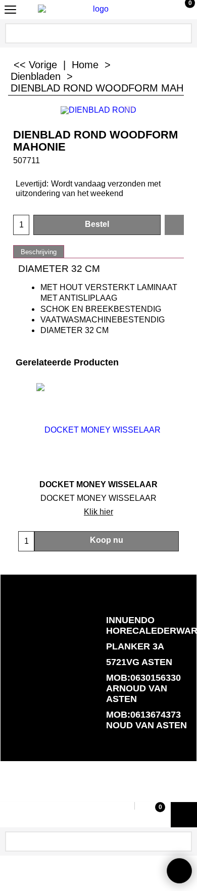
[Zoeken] (183, 31)
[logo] (96, 9)
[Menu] (10, 11)
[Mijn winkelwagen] (180, 9)
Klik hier (98, 511)
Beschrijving (39, 252)
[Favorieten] (174, 225)
